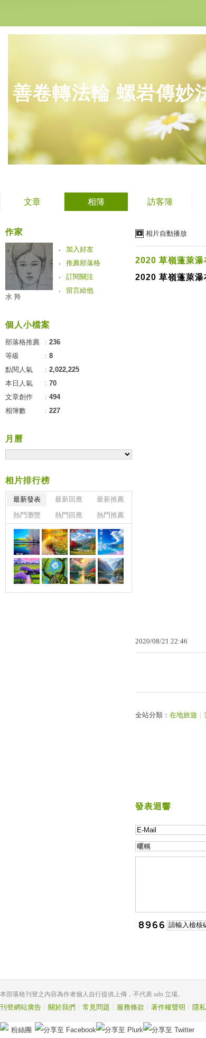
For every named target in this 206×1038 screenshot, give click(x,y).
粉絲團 (21, 1030)
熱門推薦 (110, 515)
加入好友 (79, 249)
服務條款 (130, 1007)
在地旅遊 (183, 715)
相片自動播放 (166, 233)
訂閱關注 (79, 277)
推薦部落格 (83, 263)
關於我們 (62, 1007)
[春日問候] (27, 542)
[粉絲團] (4, 1026)
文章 (32, 201)
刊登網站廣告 (20, 1007)
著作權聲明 (168, 1007)
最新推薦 (110, 499)
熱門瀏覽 (27, 515)
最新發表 (27, 499)
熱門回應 (68, 515)
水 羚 (13, 297)
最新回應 (68, 499)
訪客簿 (160, 201)
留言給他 (79, 290)
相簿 (96, 201)
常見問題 (96, 1007)
